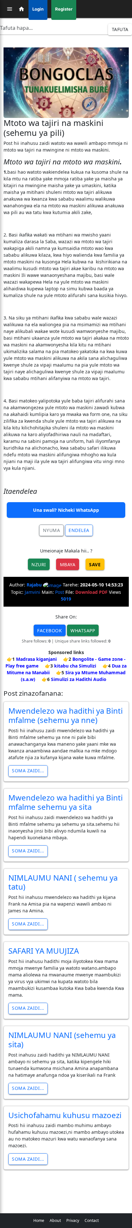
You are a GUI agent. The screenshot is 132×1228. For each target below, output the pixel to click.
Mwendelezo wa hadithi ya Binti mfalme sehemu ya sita (65, 802)
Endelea (79, 530)
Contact (92, 1220)
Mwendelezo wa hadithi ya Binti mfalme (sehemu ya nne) (65, 715)
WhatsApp (82, 630)
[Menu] (9, 9)
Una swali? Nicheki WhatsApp (66, 510)
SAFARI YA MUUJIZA (43, 950)
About (55, 1220)
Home (38, 1220)
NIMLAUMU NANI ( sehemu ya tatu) (63, 882)
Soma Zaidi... (28, 771)
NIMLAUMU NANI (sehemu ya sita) (62, 1040)
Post (59, 592)
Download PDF (91, 592)
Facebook (49, 630)
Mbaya (68, 564)
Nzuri (38, 564)
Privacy (72, 1220)
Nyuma (51, 530)
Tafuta (120, 29)
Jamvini (32, 592)
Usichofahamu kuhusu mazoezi (64, 1115)
